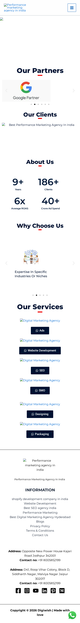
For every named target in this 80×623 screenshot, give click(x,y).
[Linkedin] (44, 591)
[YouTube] (36, 591)
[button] (40, 39)
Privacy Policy (40, 526)
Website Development (40, 503)
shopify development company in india (40, 499)
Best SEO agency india (40, 508)
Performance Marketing (40, 512)
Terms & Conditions (40, 530)
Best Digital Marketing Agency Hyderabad (40, 517)
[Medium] (62, 591)
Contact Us (40, 535)
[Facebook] (18, 591)
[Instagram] (27, 591)
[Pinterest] (53, 591)
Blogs (40, 521)
